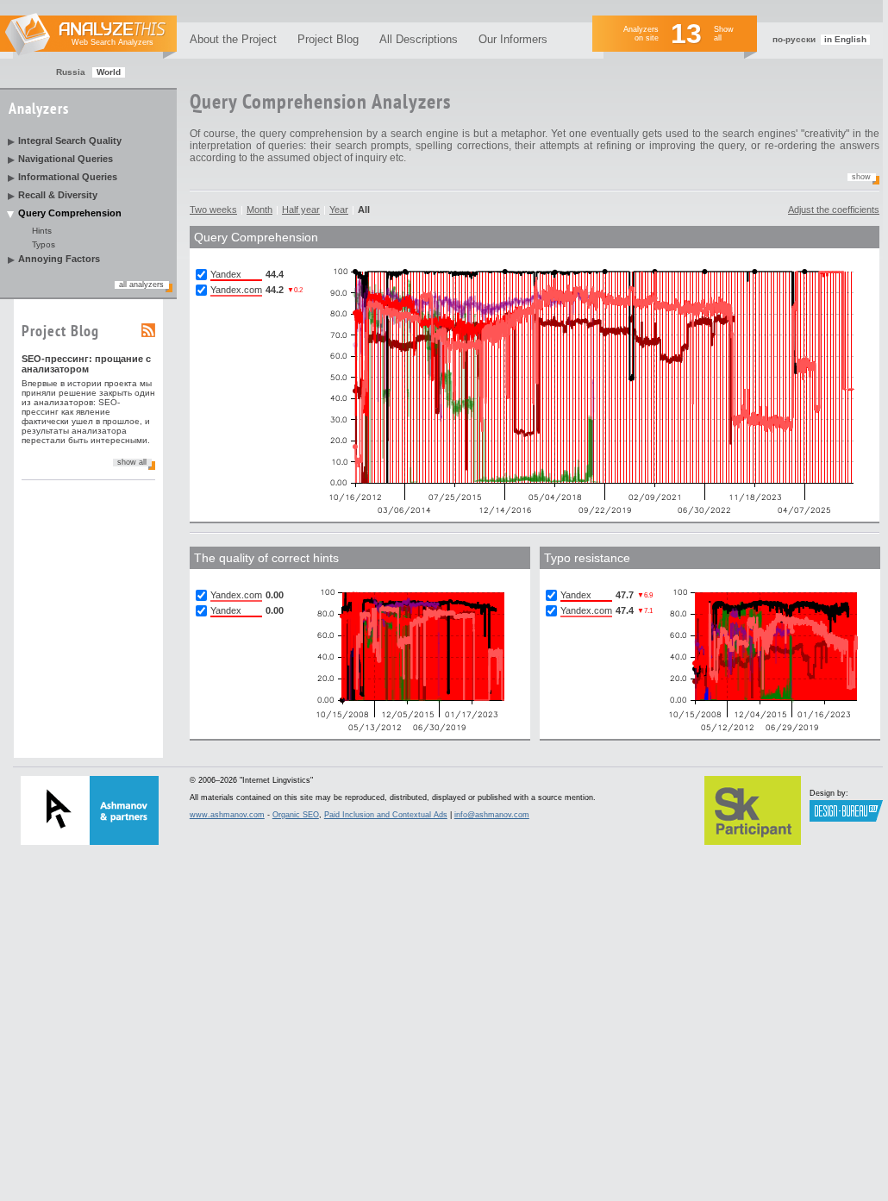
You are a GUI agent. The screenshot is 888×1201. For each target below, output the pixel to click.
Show (861, 176)
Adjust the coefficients (833, 209)
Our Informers (512, 39)
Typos (43, 244)
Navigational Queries (65, 158)
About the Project (233, 39)
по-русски (794, 39)
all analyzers (141, 284)
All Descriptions (418, 39)
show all (132, 462)
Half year (301, 209)
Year (338, 209)
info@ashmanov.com (491, 814)
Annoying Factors (59, 258)
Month (259, 209)
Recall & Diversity (57, 195)
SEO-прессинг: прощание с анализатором (86, 363)
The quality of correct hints (266, 558)
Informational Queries (67, 177)
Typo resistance (587, 558)
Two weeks (213, 209)
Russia (70, 72)
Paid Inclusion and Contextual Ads (385, 814)
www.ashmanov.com (227, 814)
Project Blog (328, 39)
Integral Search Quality (70, 140)
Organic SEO (295, 814)
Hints (42, 230)
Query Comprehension (70, 213)
